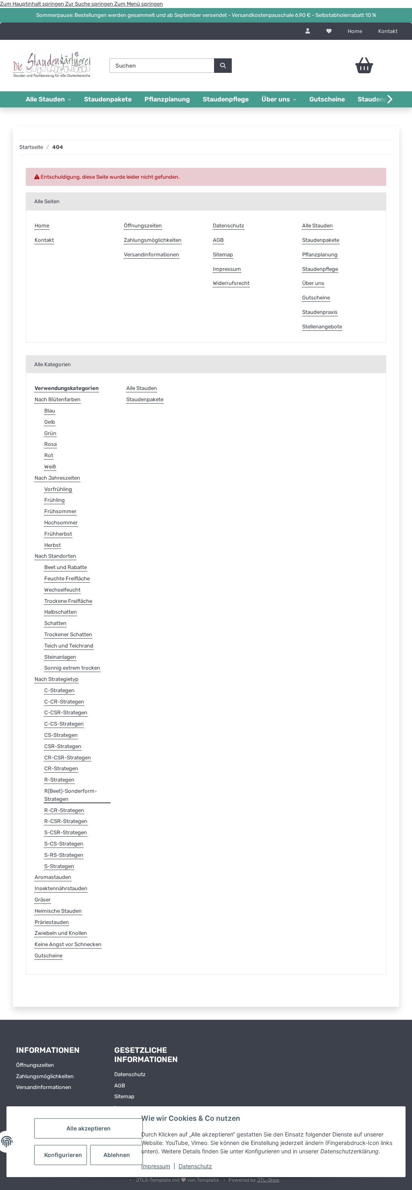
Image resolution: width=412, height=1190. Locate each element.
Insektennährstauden (61, 888)
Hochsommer (61, 523)
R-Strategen (59, 780)
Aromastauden (53, 877)
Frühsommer (60, 511)
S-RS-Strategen (63, 855)
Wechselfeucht (62, 590)
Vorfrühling (58, 489)
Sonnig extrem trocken (72, 668)
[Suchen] (223, 65)
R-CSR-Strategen (65, 821)
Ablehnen (116, 1154)
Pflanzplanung (167, 99)
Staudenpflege (226, 99)
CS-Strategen (61, 735)
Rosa (50, 444)
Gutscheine (327, 99)
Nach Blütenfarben (57, 399)
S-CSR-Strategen (65, 832)
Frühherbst (58, 534)
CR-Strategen (61, 768)
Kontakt (388, 31)
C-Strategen (59, 690)
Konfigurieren (63, 1154)
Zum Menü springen (138, 4)
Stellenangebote (322, 327)
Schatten (55, 623)
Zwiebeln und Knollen (61, 933)
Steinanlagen (60, 657)
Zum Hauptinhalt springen (32, 4)
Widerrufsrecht (231, 283)
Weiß (50, 467)
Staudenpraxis (320, 312)
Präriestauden (52, 922)
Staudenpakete (108, 99)
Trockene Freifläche (68, 601)
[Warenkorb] (356, 65)
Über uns (313, 283)
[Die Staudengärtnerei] (51, 65)
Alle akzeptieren (88, 1128)
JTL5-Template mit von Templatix (178, 1180)
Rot (48, 455)
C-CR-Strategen (64, 702)
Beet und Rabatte (65, 567)
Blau (49, 411)
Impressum (155, 1166)
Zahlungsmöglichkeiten (152, 240)
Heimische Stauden (58, 911)
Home (355, 31)
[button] (308, 31)
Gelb (49, 422)
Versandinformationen (151, 255)
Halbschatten (60, 612)
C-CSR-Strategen (65, 712)
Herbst (52, 545)
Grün (50, 433)
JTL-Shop (268, 1180)
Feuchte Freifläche (67, 578)
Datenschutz (195, 1166)
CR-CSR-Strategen (67, 758)
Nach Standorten (55, 556)
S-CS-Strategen (63, 844)
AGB (218, 240)
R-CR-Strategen (64, 810)
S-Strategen (59, 866)
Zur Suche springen (89, 4)
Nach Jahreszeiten (57, 478)
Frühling (54, 500)
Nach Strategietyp (56, 679)
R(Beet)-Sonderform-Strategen (70, 795)
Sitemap (223, 255)
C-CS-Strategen (64, 724)
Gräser (43, 900)
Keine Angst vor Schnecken (68, 944)
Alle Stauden (317, 226)
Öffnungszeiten (143, 226)
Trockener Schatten (68, 634)
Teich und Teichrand (68, 646)
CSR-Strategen (62, 746)
